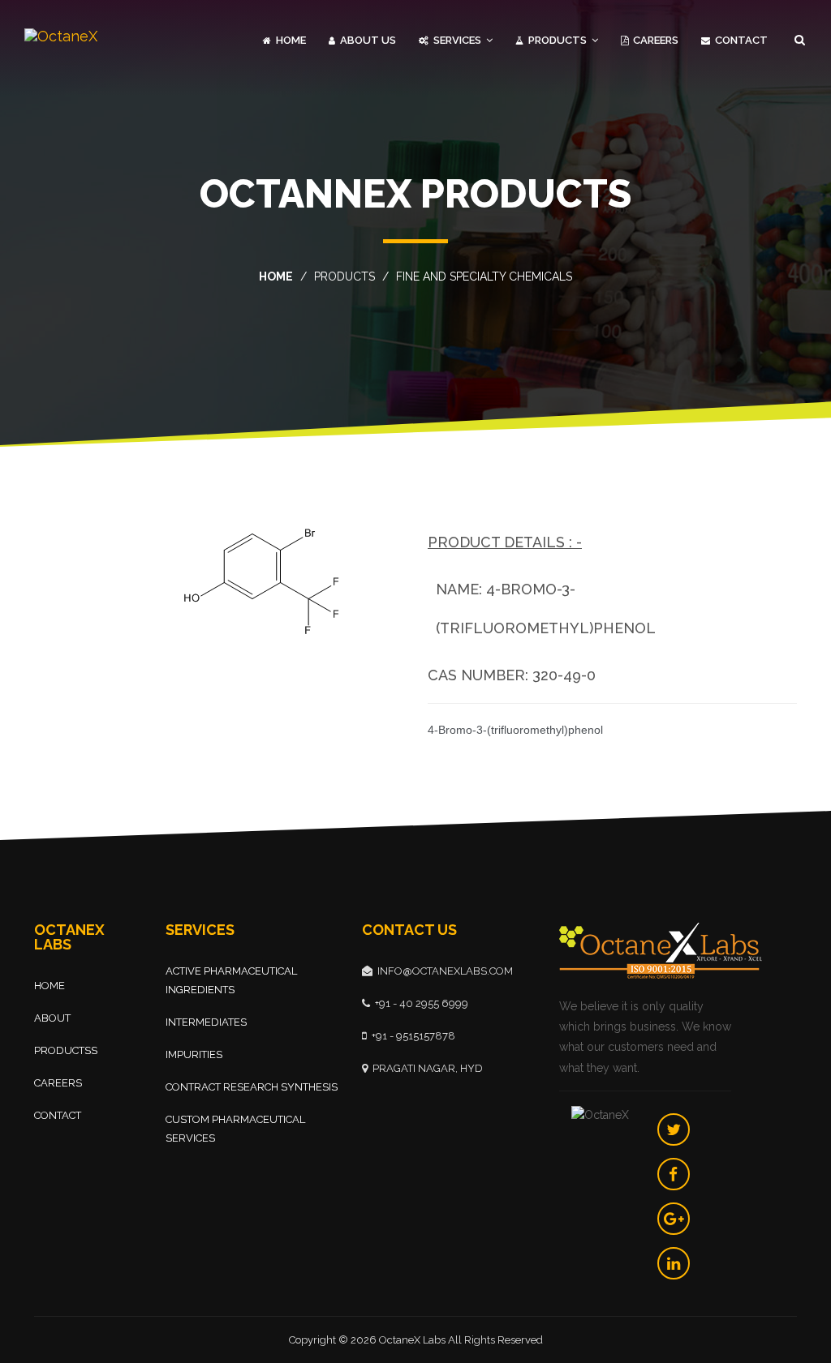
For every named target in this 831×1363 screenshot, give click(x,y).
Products (557, 40)
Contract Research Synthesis (252, 1087)
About (52, 1018)
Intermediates (206, 1022)
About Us (367, 40)
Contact (740, 40)
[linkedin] (673, 1263)
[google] (673, 1218)
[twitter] (673, 1129)
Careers (654, 40)
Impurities (194, 1054)
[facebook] (673, 1174)
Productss (65, 1050)
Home (289, 40)
